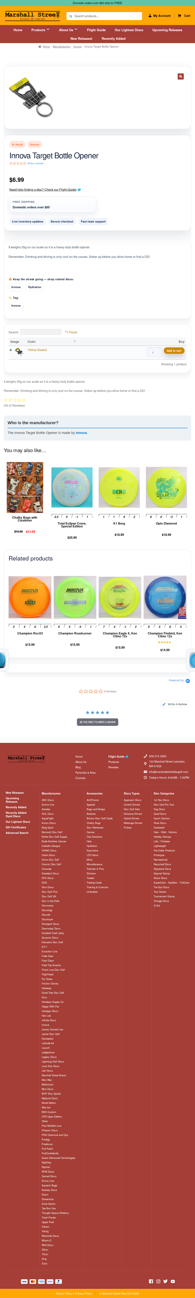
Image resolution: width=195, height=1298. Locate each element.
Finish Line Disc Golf (53, 969)
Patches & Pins (95, 869)
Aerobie (46, 809)
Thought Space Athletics (55, 1213)
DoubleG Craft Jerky (53, 933)
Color (32, 341)
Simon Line (48, 1181)
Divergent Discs (50, 924)
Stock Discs (160, 878)
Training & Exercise (97, 887)
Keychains (92, 850)
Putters (128, 827)
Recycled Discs (162, 864)
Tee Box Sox (49, 1208)
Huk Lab (46, 1015)
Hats (89, 841)
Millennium (48, 1084)
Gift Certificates (16, 827)
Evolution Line (49, 951)
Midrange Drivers (133, 823)
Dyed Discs (160, 814)
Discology (47, 910)
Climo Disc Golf (50, 859)
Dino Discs (48, 887)
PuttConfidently (50, 1153)
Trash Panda (49, 1217)
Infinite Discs (49, 1020)
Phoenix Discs (50, 1130)
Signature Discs (162, 869)
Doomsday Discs (51, 928)
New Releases (15, 792)
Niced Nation (49, 1103)
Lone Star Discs (50, 1066)
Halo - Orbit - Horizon (165, 832)
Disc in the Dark (50, 901)
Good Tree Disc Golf (53, 992)
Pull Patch (47, 1148)
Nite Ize (46, 1107)
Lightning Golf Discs (53, 1061)
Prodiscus (47, 1144)
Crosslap (46, 869)
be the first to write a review (97, 722)
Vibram (46, 1226)
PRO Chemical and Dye (55, 1135)
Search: (14, 332)
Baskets (91, 814)
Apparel (91, 804)
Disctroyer (47, 919)
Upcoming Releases (167, 30)
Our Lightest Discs (129, 30)
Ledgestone (48, 1052)
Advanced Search (17, 832)
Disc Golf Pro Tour (164, 804)
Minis (90, 859)
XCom (45, 1249)
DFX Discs (48, 878)
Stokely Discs (49, 1190)
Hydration (35, 287)
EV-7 (44, 947)
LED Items (92, 855)
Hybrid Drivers (131, 818)
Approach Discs (132, 800)
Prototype (159, 855)
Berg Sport (48, 827)
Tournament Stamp (164, 896)
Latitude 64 (48, 1043)
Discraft (46, 914)
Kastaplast (48, 1038)
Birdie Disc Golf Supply (54, 836)
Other (45, 1121)
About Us (66, 30)
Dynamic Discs (50, 937)
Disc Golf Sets (132, 809)
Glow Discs (160, 823)
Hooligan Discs (50, 1011)
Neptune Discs (50, 1098)
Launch (46, 1047)
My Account (162, 15)
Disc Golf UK (49, 896)
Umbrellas (92, 891)
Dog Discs (159, 809)
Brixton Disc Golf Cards (100, 818)
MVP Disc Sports (51, 1093)
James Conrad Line (52, 1029)
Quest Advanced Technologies (58, 1158)
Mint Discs (48, 1089)
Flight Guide (96, 30)
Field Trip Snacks (51, 965)
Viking (45, 1231)
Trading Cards (94, 882)
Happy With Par (50, 1006)
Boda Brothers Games (54, 841)
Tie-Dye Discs (161, 887)
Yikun (45, 1254)
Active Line (48, 804)
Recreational (160, 859)
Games (91, 832)
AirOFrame (93, 800)
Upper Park (48, 1222)
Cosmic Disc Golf (51, 864)
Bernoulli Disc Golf (52, 832)
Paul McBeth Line (51, 1125)
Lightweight (160, 846)
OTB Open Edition (52, 1116)
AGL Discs (48, 814)
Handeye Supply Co (53, 1002)
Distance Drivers (133, 814)
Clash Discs (48, 855)
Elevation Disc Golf (52, 942)
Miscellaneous (94, 864)
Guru (44, 997)
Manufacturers (61, 46)
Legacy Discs (49, 1057)
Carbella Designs (51, 846)
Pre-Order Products (164, 850)
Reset (73, 332)
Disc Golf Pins (50, 891)
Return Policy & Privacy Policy (74, 1293)
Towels (90, 878)
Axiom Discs (49, 823)
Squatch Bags (49, 1185)
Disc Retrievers (95, 827)
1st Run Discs (161, 800)
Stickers (91, 873)
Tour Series (160, 891)
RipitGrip (46, 1162)
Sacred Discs (49, 1176)
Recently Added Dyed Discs (16, 814)
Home (18, 30)
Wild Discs (48, 1245)
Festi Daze (48, 960)
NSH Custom (49, 1112)
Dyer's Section (162, 818)
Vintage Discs (161, 901)
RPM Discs (48, 1171)
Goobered (159, 827)
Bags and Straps (96, 809)
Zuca (44, 1263)
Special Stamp (162, 873)
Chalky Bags (94, 823)
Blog (78, 767)
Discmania (47, 905)
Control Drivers (132, 804)
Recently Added (113, 38)
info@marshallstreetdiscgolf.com (168, 772)
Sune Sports (48, 1203)
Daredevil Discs (50, 873)
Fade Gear (47, 956)
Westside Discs (50, 1236)
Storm (45, 1194)
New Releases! (81, 38)
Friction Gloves (50, 983)
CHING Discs (49, 850)
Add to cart (174, 351)
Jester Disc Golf (51, 1034)
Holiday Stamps (162, 836)
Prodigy (46, 1139)
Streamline (48, 1199)
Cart (187, 15)
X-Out (157, 905)
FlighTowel (47, 974)
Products (38, 30)
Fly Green (47, 979)
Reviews (113, 767)
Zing (44, 1259)
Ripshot (46, 1167)
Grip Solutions (94, 836)
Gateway (46, 988)
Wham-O (46, 1240)
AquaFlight (48, 818)
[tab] (174, 704)
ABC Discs (48, 800)
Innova (77, 46)
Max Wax (47, 1080)
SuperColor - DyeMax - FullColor (171, 882)
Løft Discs (47, 1070)
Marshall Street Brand (54, 1075)
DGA (44, 882)
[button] (181, 76)
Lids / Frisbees (162, 841)
